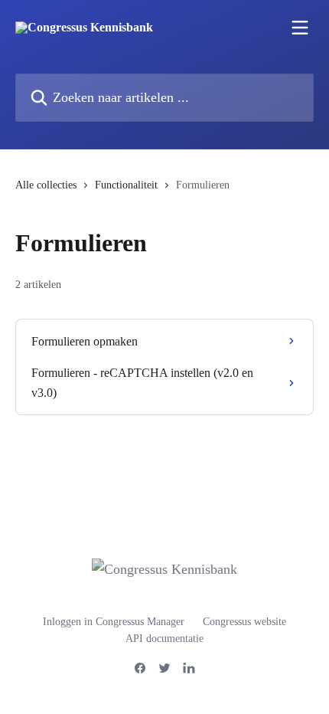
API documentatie (164, 638)
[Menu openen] (300, 27)
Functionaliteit (126, 185)
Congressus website (244, 621)
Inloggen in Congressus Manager (113, 621)
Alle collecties (46, 185)
